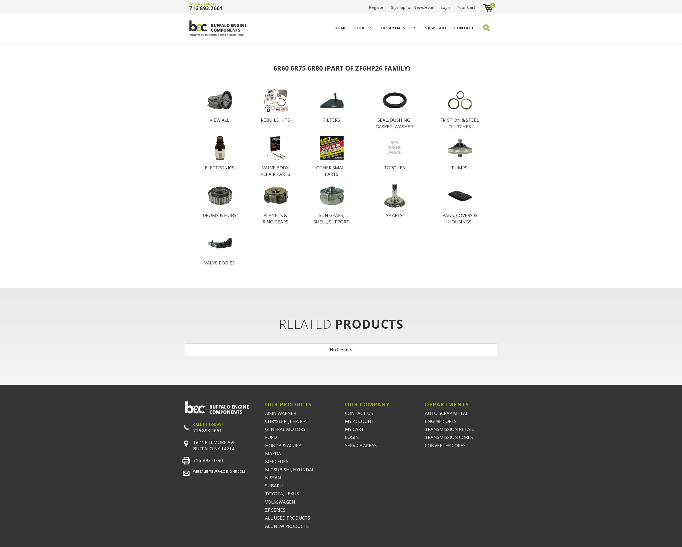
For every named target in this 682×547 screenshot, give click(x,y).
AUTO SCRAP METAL (446, 413)
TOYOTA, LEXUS (282, 494)
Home (340, 27)
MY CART (354, 429)
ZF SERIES (275, 510)
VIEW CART (436, 27)
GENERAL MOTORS (285, 429)
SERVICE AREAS (361, 445)
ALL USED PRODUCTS (287, 518)
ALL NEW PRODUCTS (287, 526)
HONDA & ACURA (283, 445)
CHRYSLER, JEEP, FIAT (287, 421)
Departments (396, 27)
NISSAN (273, 478)
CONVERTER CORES (445, 445)
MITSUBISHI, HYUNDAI (289, 470)
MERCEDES (276, 461)
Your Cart (466, 7)
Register (377, 7)
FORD (271, 437)
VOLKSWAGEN (280, 502)
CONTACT (464, 27)
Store (360, 27)
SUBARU (274, 486)
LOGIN (352, 437)
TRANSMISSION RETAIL (449, 429)
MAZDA (273, 453)
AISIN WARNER (280, 413)
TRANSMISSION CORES (449, 437)
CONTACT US (359, 413)
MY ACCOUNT (359, 421)
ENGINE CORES (441, 421)
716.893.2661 (206, 8)
